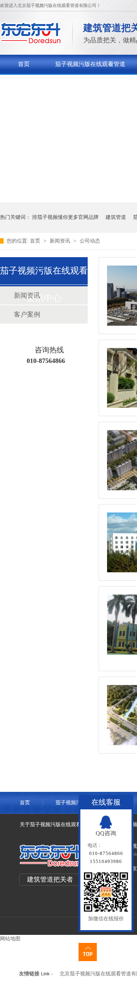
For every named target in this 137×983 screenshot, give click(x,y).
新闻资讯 (61, 241)
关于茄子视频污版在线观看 (53, 83)
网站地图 (10, 938)
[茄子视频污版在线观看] (31, 42)
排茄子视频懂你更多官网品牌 (65, 217)
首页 (24, 64)
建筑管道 (116, 217)
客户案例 (27, 314)
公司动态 (90, 241)
